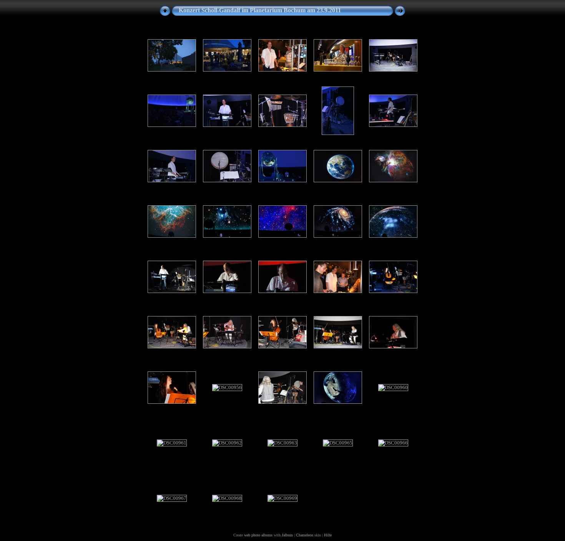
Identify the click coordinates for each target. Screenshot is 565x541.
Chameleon (304, 535)
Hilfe (328, 535)
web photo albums (258, 535)
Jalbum (287, 535)
